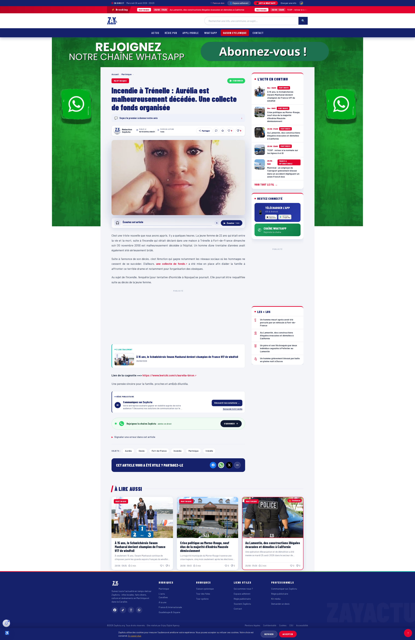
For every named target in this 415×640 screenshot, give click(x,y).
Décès (142, 450)
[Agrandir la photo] (178, 177)
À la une (162, 602)
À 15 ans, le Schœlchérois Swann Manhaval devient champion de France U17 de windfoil (140, 547)
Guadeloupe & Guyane (169, 612)
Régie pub (171, 32)
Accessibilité (302, 625)
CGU (291, 625)
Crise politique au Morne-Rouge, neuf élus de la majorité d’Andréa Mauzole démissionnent (204, 547)
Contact (258, 32)
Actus (155, 32)
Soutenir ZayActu (242, 603)
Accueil (115, 74)
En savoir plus (134, 635)
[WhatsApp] (221, 465)
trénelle (209, 450)
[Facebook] (213, 465)
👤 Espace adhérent (239, 3)
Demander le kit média (232, 409)
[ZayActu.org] (112, 20)
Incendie (177, 450)
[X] (229, 465)
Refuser (269, 634)
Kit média (275, 598)
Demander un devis (280, 603)
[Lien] (237, 465)
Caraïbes (163, 597)
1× (217, 223)
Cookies (282, 625)
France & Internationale (170, 607)
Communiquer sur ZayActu (284, 588)
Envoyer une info (288, 3)
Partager (206, 130)
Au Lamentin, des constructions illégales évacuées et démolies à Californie (155, 9)
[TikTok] (123, 610)
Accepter (288, 634)
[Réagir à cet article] (216, 131)
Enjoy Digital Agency (170, 625)
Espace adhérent (242, 593)
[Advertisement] (178, 316)
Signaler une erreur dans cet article (133, 436)
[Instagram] (131, 610)
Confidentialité (269, 625)
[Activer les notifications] (6, 623)
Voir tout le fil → (266, 184)
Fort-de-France (159, 450)
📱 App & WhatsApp (266, 3)
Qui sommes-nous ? (243, 588)
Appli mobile (191, 32)
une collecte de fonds (170, 263)
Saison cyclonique (235, 32)
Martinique (126, 74)
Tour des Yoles (203, 593)
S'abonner (238, 80)
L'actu (162, 593)
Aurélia (128, 450)
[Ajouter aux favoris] (222, 131)
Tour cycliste (202, 598)
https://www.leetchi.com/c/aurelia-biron (168, 375)
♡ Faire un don (217, 3)
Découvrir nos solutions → (227, 403)
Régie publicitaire (242, 598)
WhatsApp (210, 32)
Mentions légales (252, 625)
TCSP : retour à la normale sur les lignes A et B (257, 9)
